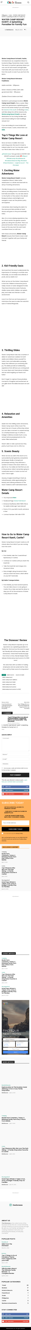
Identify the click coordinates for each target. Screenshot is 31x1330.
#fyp (18, 161)
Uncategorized (5, 880)
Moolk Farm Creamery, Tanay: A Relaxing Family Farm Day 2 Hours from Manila (9, 857)
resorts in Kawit (20, 675)
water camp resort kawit (9, 682)
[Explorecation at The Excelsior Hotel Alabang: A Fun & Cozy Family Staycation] (15, 1074)
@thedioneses (6, 154)
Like (27, 786)
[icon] (11, 1205)
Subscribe (25, 794)
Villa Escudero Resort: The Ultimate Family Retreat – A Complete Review (9, 1271)
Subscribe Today (15, 829)
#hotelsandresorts (11, 161)
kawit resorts (10, 675)
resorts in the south (10, 110)
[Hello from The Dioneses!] (23, 1245)
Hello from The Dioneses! (7, 1245)
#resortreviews (8, 163)
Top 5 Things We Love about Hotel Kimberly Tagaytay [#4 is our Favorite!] (23, 706)
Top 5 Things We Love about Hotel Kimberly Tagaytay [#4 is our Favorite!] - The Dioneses (18, 719)
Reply (3, 729)
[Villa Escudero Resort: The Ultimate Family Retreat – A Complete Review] (23, 1270)
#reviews (24, 161)
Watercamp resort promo (9, 687)
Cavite (10, 15)
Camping (4, 851)
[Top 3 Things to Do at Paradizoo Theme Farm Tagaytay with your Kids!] (23, 1257)
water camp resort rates (9, 684)
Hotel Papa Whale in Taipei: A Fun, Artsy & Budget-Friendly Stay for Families (9, 884)
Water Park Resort (20, 501)
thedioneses (9, 29)
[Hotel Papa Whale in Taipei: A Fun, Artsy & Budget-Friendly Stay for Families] (23, 884)
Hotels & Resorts (6, 1085)
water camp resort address (9, 679)
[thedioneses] (3, 29)
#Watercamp (10, 158)
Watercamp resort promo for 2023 (11, 689)
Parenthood (5, 1241)
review (26, 110)
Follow (26, 790)
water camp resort (7, 677)
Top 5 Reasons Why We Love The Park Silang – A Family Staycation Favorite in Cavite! (9, 871)
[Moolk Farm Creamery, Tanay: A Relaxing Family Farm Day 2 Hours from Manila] (23, 855)
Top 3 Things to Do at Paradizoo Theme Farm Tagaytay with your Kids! (9, 1257)
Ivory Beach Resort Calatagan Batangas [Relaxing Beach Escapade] (7, 706)
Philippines (5, 15)
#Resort (24, 156)
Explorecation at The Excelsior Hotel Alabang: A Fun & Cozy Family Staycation (14, 1088)
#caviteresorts (20, 158)
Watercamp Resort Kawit (10, 114)
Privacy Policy (19, 833)
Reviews (4, 1253)
